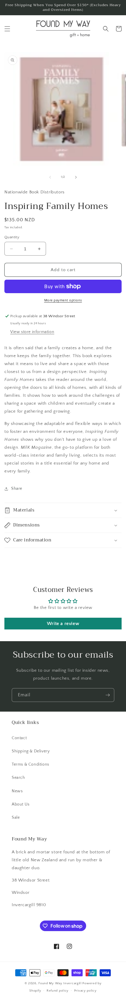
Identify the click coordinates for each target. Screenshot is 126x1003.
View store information (32, 332)
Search (18, 777)
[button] (7, 28)
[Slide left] (50, 177)
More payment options (63, 300)
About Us (21, 804)
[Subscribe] (107, 695)
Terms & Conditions (30, 764)
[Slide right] (75, 177)
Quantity (11, 237)
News (17, 791)
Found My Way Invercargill (60, 983)
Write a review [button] (63, 623)
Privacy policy (85, 990)
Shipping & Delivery (31, 751)
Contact (19, 738)
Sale (16, 817)
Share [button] (16, 488)
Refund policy (58, 990)
